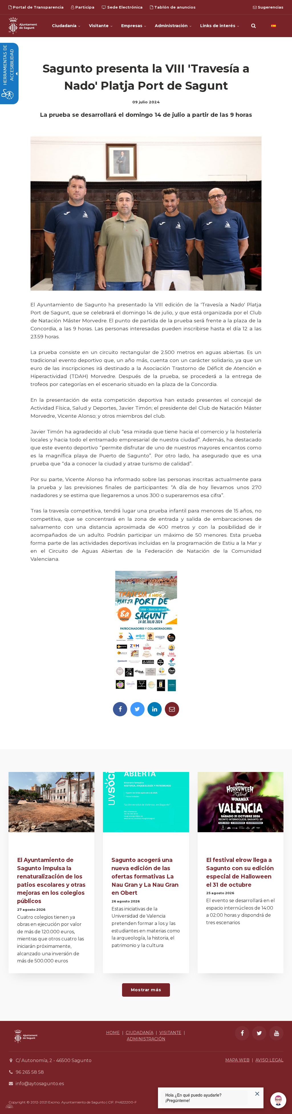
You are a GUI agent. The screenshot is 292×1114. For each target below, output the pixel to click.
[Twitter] (137, 709)
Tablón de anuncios (174, 7)
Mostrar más (146, 989)
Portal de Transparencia (38, 7)
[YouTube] (276, 1033)
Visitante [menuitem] (99, 25)
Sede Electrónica (124, 7)
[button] (253, 25)
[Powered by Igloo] (8, 1106)
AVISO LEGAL (269, 1060)
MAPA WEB (237, 1060)
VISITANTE (170, 1032)
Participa (84, 7)
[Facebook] (120, 709)
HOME (113, 1032)
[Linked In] (154, 709)
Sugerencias (270, 7)
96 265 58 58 (30, 1072)
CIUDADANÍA (139, 1032)
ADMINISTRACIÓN (146, 1038)
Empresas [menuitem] (132, 25)
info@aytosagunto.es (40, 1083)
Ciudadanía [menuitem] (65, 25)
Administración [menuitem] (172, 25)
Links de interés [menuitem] (218, 25)
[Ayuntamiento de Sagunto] (23, 25)
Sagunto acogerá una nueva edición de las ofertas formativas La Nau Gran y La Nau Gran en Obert (145, 876)
